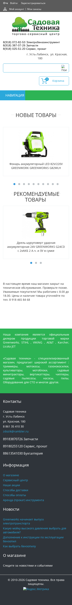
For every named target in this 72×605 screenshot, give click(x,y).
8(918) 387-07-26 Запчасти (20, 45)
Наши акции (11, 485)
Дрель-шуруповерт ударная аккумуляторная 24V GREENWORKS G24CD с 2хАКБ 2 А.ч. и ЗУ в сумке (36, 247)
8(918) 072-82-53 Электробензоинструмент (31, 42)
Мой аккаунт (16, 9)
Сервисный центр (15, 480)
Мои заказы (34, 9)
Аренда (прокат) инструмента (23, 500)
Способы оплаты (14, 495)
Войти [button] (14, 3)
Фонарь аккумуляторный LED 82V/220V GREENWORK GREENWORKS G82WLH (36, 166)
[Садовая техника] (36, 27)
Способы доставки (15, 490)
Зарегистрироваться (33, 3)
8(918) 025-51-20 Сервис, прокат (24, 48)
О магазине (11, 475)
